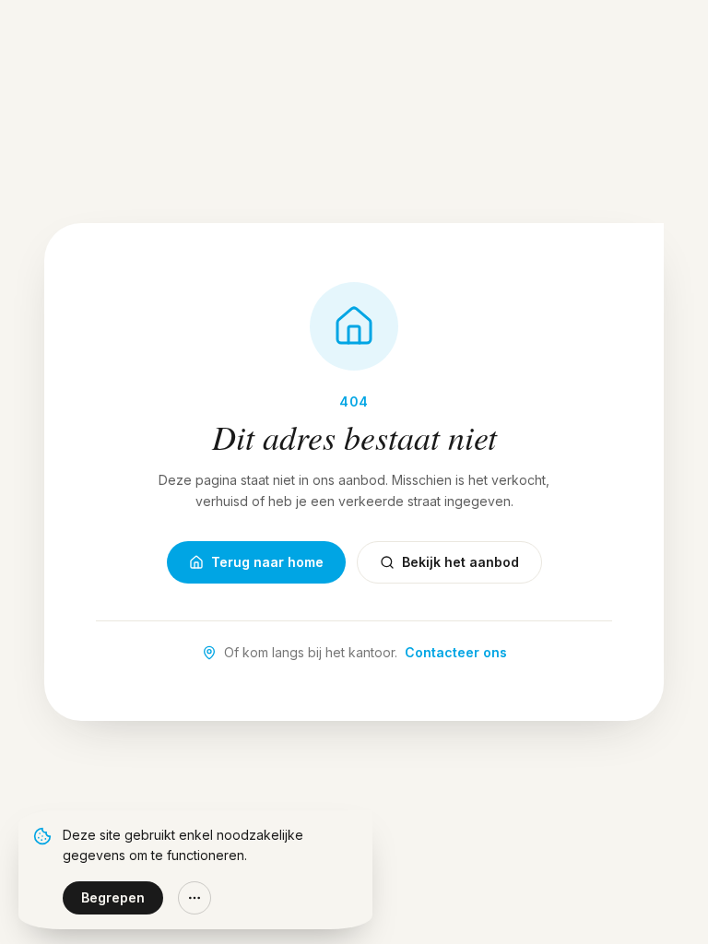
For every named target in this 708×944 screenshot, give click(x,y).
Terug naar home (267, 562)
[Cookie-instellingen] (194, 897)
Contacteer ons (456, 652)
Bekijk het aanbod (460, 562)
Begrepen (113, 897)
